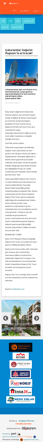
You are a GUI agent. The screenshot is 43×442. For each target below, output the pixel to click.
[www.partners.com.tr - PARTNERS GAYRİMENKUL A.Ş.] (20, 364)
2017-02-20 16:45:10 (12, 103)
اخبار (10, 21)
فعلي (18, 21)
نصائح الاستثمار (17, 27)
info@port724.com (26, 421)
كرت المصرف (28, 21)
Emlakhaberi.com (17, 289)
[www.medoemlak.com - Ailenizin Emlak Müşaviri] (20, 399)
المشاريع (5, 27)
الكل (3, 21)
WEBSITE (14, 4)
